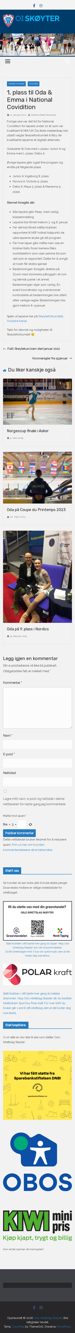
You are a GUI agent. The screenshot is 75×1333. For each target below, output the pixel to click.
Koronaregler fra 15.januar (50, 358)
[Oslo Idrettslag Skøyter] (37, 36)
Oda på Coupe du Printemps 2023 (36, 509)
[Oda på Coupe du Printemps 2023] (37, 454)
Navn (7, 735)
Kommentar (12, 683)
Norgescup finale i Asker (28, 431)
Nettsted (9, 773)
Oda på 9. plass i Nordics (28, 629)
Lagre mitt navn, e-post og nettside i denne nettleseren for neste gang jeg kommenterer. (34, 801)
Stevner (33, 84)
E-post (9, 754)
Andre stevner (16, 84)
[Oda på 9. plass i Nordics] (37, 533)
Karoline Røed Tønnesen (43, 115)
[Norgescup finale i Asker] (37, 381)
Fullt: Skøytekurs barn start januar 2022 (34, 348)
